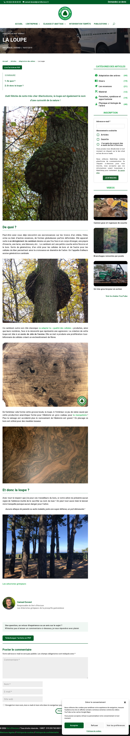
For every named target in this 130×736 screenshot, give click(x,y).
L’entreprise (32, 24)
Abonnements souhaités (106, 131)
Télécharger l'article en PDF (18, 638)
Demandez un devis (117, 2)
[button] (125, 702)
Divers (102, 81)
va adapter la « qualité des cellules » (55, 328)
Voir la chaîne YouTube (116, 296)
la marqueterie (80, 415)
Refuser (94, 725)
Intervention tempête (80, 24)
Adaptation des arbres (27, 61)
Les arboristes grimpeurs (14, 584)
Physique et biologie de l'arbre (110, 104)
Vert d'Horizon (12, 728)
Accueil (19, 24)
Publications (100, 24)
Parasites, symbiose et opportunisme (110, 97)
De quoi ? (11, 81)
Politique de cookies (94, 731)
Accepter (74, 725)
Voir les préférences (116, 725)
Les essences (105, 86)
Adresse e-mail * (103, 121)
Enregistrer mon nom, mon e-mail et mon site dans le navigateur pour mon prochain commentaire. (46, 705)
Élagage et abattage (53, 24)
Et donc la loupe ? (15, 86)
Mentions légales (7, 732)
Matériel (103, 92)
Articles (13, 61)
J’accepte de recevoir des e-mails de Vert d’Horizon (112, 144)
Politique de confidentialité (47, 732)
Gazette (105, 139)
